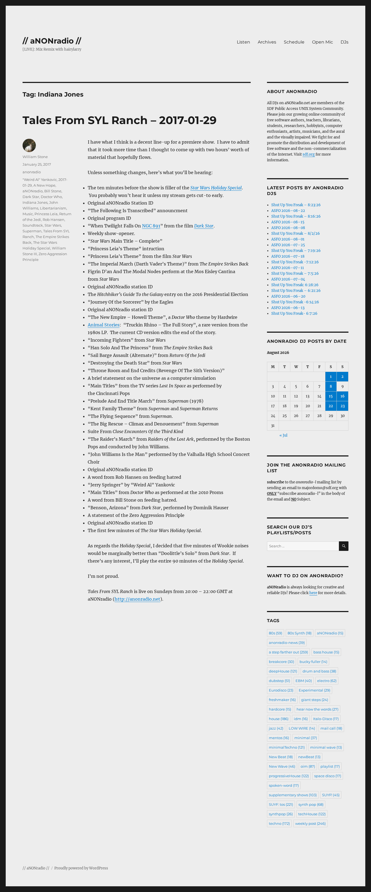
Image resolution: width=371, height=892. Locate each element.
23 (343, 406)
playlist (330, 766)
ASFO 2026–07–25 (288, 245)
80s (275, 633)
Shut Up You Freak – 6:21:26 (296, 290)
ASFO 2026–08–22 (288, 210)
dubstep (279, 680)
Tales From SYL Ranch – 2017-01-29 (119, 120)
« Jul (283, 435)
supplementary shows (293, 795)
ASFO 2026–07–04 (288, 279)
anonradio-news (287, 642)
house (278, 719)
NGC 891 (151, 226)
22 (331, 406)
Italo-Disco (326, 719)
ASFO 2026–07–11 (287, 268)
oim (308, 766)
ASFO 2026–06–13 (287, 307)
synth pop (310, 804)
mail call (331, 728)
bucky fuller (313, 661)
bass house (326, 652)
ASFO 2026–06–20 (288, 296)
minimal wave (326, 747)
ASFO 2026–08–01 (287, 239)
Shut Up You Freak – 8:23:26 (296, 205)
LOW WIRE (302, 728)
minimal (305, 738)
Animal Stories (104, 325)
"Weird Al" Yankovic (40, 179)
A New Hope (44, 185)
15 (331, 396)
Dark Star (31, 197)
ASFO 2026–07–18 (287, 256)
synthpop (281, 814)
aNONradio (33, 191)
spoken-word (284, 785)
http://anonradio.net (137, 599)
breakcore (281, 661)
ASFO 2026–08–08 (288, 228)
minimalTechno (287, 747)
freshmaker (282, 699)
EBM (303, 680)
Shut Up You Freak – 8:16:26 (296, 216)
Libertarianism (53, 208)
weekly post (310, 823)
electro (327, 680)
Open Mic (322, 42)
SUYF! (330, 795)
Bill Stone (52, 191)
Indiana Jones (35, 202)
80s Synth (300, 633)
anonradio (32, 172)
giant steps (314, 699)
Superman (32, 231)
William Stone (35, 157)
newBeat (309, 757)
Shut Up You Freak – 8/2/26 (295, 233)
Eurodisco (281, 690)
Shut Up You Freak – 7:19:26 (296, 250)
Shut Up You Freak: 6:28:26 (295, 285)
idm (301, 719)
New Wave (282, 766)
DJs (344, 42)
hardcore (280, 709)
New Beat (281, 757)
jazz (276, 728)
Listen (243, 42)
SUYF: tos (281, 804)
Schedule (294, 42)
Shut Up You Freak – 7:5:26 (295, 273)
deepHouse (283, 671)
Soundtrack (33, 225)
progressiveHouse (289, 776)
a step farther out (288, 652)
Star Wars (53, 225)
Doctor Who (51, 197)
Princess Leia (46, 214)
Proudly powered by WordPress (81, 868)
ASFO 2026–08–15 (287, 222)
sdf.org (309, 154)
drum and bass (319, 671)
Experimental (314, 690)
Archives (267, 42)
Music (28, 214)
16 (343, 396)
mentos (279, 738)
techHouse (312, 814)
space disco (327, 776)
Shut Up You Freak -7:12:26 (295, 262)
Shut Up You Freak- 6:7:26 (294, 313)
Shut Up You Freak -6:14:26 (295, 302)
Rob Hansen (53, 219)
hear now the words (317, 709)
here (313, 593)
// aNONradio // (52, 40)
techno (279, 823)
